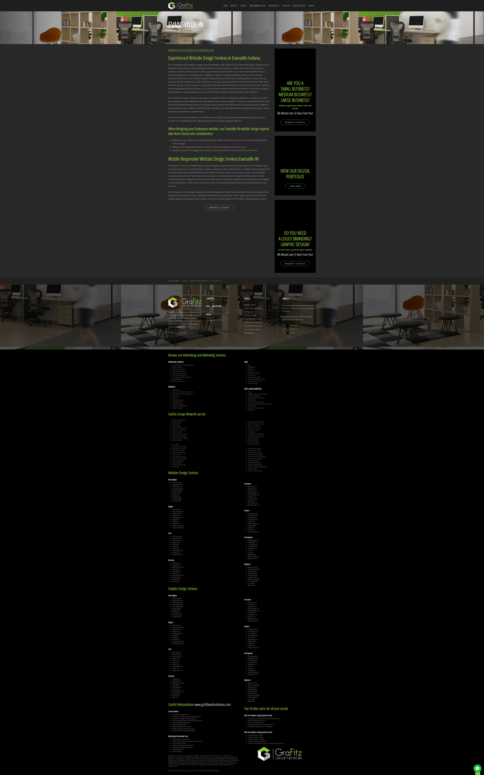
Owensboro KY (177, 571)
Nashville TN (252, 489)
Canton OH (176, 548)
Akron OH (175, 546)
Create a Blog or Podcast (256, 739)
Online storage (177, 751)
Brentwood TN (253, 503)
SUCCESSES (286, 5)
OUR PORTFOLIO (273, 5)
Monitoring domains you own (181, 726)
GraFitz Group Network (211, 771)
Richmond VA (176, 509)
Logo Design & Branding (253, 308)
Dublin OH (175, 552)
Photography (249, 333)
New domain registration (180, 714)
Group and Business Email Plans (182, 745)
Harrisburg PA (253, 544)
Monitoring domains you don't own (183, 729)
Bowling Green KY (178, 567)
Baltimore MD (252, 567)
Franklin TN (252, 497)
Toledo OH (175, 544)
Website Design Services (199, 281)
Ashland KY (175, 581)
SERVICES (243, 5)
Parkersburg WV (177, 491)
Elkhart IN (251, 528)
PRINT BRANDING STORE (257, 5)
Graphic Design (250, 305)
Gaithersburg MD (254, 579)
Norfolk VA (175, 520)
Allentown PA (252, 548)
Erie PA (250, 552)
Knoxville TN (252, 491)
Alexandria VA (176, 514)
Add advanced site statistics (257, 741)
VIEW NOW (295, 186)
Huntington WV (177, 487)
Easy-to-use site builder (256, 722)
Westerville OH (177, 554)
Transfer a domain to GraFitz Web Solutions (186, 716)
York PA (250, 550)
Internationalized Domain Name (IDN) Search (187, 720)
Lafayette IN (252, 526)
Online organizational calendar (182, 747)
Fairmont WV (176, 497)
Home (185, 281)
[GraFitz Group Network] (180, 4)
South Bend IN (253, 520)
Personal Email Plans (179, 743)
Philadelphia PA (253, 540)
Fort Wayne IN (253, 516)
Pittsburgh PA (252, 542)
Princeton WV (176, 501)
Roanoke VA (176, 524)
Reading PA (252, 554)
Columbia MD (252, 581)
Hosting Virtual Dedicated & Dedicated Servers (264, 718)
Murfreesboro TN (254, 495)
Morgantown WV (177, 485)
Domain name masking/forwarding (183, 731)
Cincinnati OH (177, 540)
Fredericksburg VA (178, 526)
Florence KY (176, 573)
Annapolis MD (252, 575)
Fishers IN (251, 530)
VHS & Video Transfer (252, 329)
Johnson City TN (253, 505)
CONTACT (311, 5)
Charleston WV (177, 483)
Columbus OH (177, 536)
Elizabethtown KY (178, 575)
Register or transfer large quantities (184, 718)
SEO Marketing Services (253, 326)
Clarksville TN (252, 499)
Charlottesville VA (178, 528)
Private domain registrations (181, 722)
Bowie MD (251, 585)
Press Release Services (253, 319)
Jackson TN (251, 501)
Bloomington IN (253, 524)
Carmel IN (251, 522)
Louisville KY (176, 563)
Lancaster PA (252, 546)
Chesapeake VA (177, 518)
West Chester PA (253, 556)
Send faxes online (178, 749)
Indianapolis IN (253, 514)
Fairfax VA (175, 522)
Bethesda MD (252, 573)
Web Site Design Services (256, 720)
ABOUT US (234, 5)
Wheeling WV (176, 493)
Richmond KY (176, 577)
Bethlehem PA (253, 558)
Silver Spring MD (254, 569)
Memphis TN (252, 487)
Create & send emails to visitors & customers (187, 741)
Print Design (248, 312)
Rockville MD (252, 571)
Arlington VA (176, 516)
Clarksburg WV (177, 499)
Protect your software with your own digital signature (265, 743)
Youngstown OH (177, 550)
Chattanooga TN (253, 493)
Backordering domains (179, 724)
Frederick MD (252, 577)
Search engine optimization (181, 739)
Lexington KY (176, 565)
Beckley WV (176, 495)
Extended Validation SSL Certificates (260, 726)
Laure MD (251, 583)
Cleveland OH (177, 538)
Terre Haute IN (253, 532)
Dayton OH (176, 542)
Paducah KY (176, 569)
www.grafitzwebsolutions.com (213, 704)
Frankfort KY (176, 579)
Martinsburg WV (177, 489)
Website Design (250, 315)
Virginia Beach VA (178, 511)
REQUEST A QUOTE (299, 5)
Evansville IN (252, 518)
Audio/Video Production (253, 322)
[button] (477, 768)
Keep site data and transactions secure (261, 724)
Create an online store (255, 737)
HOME (225, 5)
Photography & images (255, 735)
